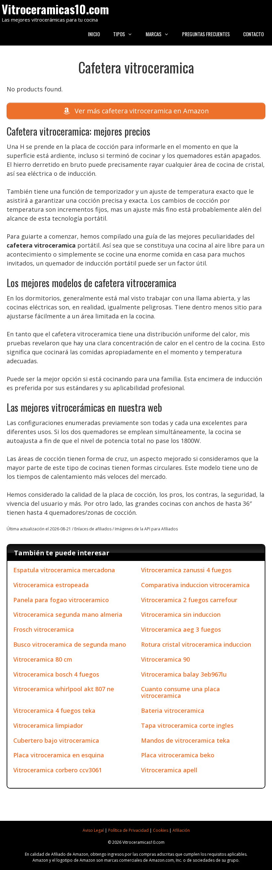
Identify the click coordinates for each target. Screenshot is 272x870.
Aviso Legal (93, 830)
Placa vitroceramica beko (177, 755)
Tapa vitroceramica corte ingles (187, 725)
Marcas (154, 34)
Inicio (94, 34)
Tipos (119, 34)
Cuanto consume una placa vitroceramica (180, 692)
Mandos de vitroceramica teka (185, 740)
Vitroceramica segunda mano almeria (67, 614)
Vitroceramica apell (169, 770)
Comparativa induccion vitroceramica (195, 585)
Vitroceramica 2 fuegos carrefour (189, 600)
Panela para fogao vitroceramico (61, 600)
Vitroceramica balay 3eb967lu (184, 674)
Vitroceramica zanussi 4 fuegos (186, 570)
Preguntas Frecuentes (206, 34)
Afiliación (181, 830)
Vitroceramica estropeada (51, 585)
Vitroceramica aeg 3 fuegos (181, 629)
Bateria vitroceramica (172, 710)
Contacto (253, 34)
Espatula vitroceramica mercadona (64, 570)
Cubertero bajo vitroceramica (56, 740)
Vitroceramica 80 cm (42, 659)
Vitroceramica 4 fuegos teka (54, 710)
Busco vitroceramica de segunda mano (69, 644)
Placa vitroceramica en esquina (58, 755)
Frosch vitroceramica (43, 629)
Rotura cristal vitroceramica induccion (196, 644)
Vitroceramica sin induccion (181, 614)
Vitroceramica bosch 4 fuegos (56, 674)
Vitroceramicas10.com (55, 9)
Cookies (160, 830)
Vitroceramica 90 (165, 659)
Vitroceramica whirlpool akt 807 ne (63, 689)
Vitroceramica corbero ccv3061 (57, 770)
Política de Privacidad (128, 830)
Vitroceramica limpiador (48, 725)
